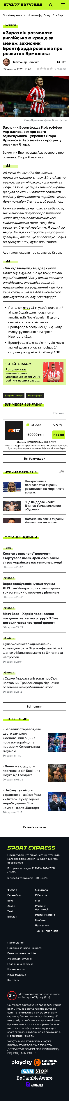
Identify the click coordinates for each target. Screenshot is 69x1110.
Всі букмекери (34, 458)
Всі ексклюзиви (34, 827)
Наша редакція (16, 974)
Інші (37, 900)
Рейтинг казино (45, 914)
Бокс (10, 900)
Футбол (10, 25)
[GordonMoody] (45, 1063)
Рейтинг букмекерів (42, 907)
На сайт (58, 434)
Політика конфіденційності (24, 948)
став (26, 307)
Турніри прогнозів (46, 930)
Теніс (7, 547)
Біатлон (12, 916)
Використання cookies (21, 953)
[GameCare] (34, 1085)
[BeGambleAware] (35, 1078)
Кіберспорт (42, 895)
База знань (42, 925)
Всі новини (35, 706)
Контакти (13, 980)
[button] (50, 5)
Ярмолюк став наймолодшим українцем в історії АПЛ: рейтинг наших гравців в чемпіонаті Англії (23, 376)
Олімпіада (41, 890)
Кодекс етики (16, 969)
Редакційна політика (20, 964)
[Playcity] (22, 1063)
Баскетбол (14, 895)
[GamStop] (34, 1071)
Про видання (15, 942)
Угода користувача (19, 958)
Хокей (11, 906)
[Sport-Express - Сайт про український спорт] (21, 4)
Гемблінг (40, 920)
